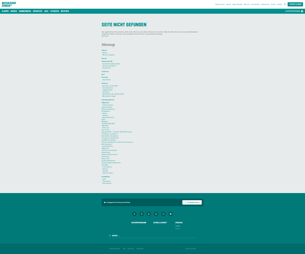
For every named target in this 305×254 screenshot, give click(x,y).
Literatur (105, 77)
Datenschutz (106, 183)
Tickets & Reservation (109, 155)
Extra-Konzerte (107, 88)
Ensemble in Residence (110, 136)
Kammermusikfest (109, 66)
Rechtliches (106, 177)
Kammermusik (107, 61)
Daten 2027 (106, 159)
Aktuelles (105, 126)
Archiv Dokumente (108, 161)
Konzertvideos (107, 107)
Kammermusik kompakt (111, 64)
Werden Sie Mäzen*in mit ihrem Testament (117, 142)
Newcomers (106, 68)
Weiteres (105, 83)
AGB (104, 179)
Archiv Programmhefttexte (111, 163)
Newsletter (105, 157)
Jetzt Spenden (107, 144)
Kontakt (105, 171)
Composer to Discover (110, 134)
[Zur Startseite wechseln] (9, 4)
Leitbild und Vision (109, 140)
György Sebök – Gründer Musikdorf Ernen (117, 132)
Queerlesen (106, 80)
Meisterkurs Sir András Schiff (113, 94)
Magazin (105, 122)
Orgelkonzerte (107, 90)
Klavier (104, 50)
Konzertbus (106, 152)
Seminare (105, 92)
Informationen (107, 146)
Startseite (105, 36)
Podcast (105, 115)
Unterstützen (107, 167)
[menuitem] (219, 4)
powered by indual (190, 249)
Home (104, 113)
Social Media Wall (108, 124)
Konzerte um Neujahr (110, 86)
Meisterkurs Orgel (109, 96)
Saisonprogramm (108, 100)
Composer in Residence (110, 138)
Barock (104, 58)
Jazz (103, 74)
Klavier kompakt (108, 55)
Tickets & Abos (295, 4)
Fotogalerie (106, 111)
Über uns (105, 128)
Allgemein (105, 103)
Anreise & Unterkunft (109, 150)
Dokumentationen (108, 109)
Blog (103, 120)
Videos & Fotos (107, 105)
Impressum (106, 181)
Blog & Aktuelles (108, 117)
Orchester (105, 72)
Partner (105, 169)
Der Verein (105, 130)
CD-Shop (105, 165)
